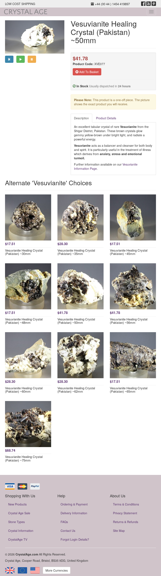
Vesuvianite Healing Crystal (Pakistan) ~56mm (128, 321)
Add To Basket (88, 72)
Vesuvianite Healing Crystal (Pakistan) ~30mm (24, 252)
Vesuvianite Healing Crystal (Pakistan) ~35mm (76, 252)
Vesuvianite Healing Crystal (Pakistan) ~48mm (24, 321)
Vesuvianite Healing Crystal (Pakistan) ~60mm (24, 390)
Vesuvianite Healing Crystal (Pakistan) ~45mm (128, 252)
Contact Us (68, 530)
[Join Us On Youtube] (148, 4)
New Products (17, 504)
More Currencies (56, 570)
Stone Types (16, 522)
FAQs (64, 522)
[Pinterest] (154, 4)
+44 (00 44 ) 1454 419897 (112, 4)
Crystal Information (20, 530)
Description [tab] (81, 118)
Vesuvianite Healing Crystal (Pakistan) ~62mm (76, 390)
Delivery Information (74, 513)
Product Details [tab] (106, 118)
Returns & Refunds (125, 522)
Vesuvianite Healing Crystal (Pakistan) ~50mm (76, 321)
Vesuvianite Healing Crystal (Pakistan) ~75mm (24, 458)
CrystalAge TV (17, 539)
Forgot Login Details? (75, 539)
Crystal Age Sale (19, 513)
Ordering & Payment (74, 504)
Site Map (119, 530)
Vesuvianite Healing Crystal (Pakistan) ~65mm (128, 390)
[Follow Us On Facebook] (143, 4)
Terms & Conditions (126, 504)
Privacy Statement (125, 513)
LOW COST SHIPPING (20, 4)
